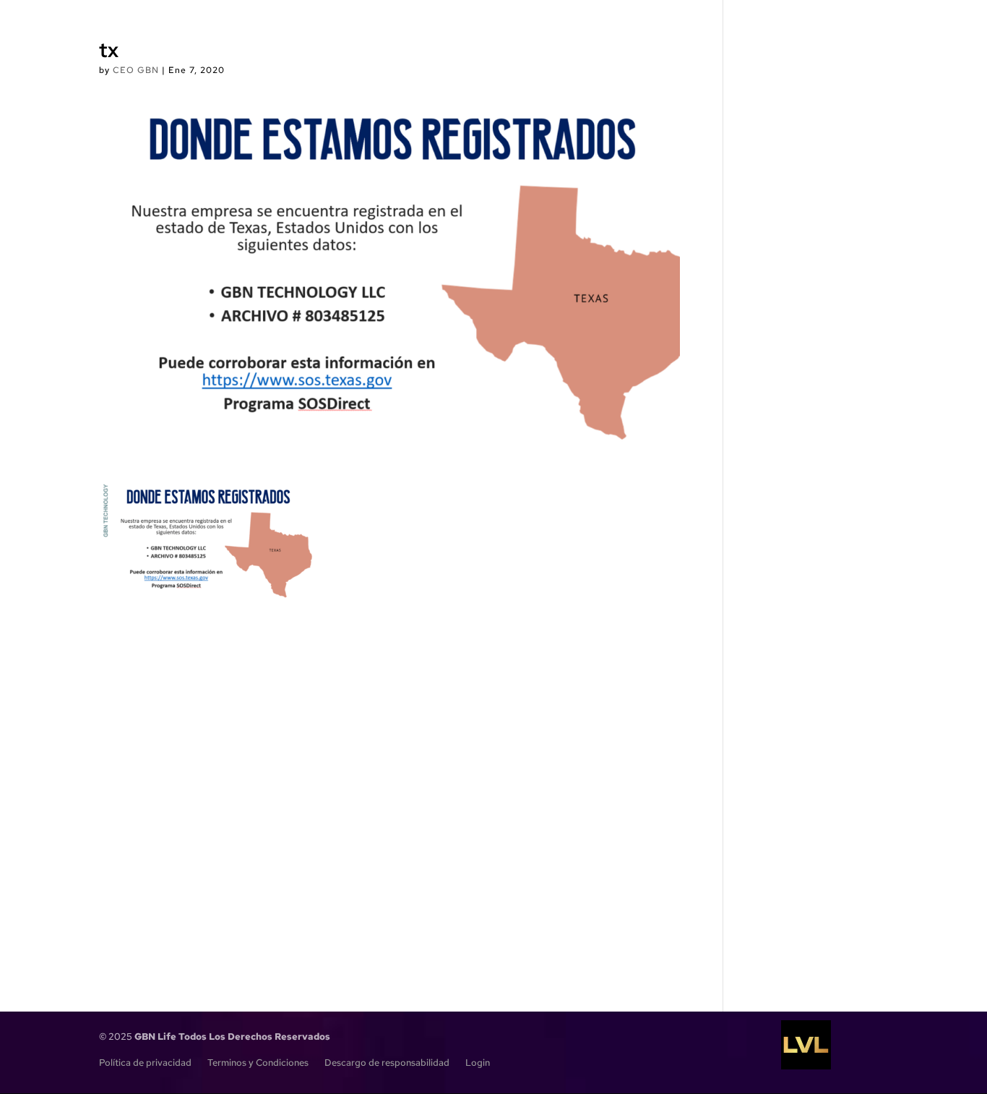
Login (477, 1063)
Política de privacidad (145, 1063)
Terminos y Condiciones (258, 1063)
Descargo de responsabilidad (386, 1063)
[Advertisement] (390, 777)
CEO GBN (136, 70)
